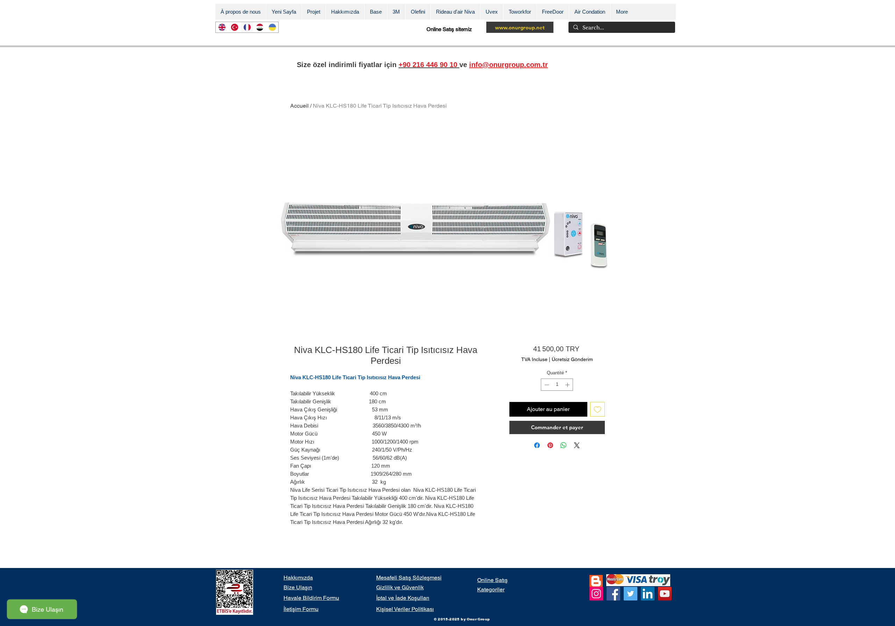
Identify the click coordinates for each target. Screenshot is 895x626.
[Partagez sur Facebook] (537, 445)
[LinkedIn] (647, 593)
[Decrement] (546, 385)
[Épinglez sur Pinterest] (550, 445)
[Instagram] (596, 593)
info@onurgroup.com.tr (508, 65)
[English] (222, 27)
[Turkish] (234, 27)
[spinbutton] (557, 385)
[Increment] (568, 385)
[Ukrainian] (272, 27)
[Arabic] (259, 27)
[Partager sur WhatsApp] (563, 445)
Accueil (299, 105)
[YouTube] (665, 593)
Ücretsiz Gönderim (572, 359)
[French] (247, 27)
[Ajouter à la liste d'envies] (597, 409)
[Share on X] (577, 445)
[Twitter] (630, 593)
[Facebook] (613, 593)
